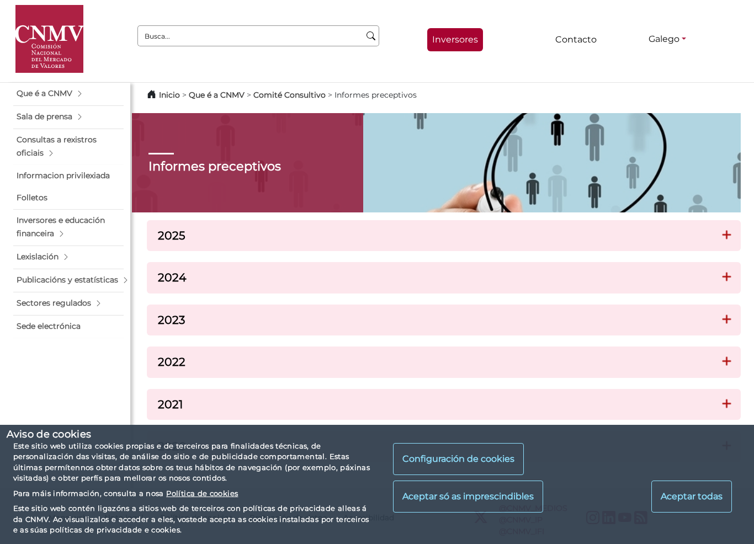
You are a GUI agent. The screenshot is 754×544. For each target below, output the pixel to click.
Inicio (169, 95)
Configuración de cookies (458, 459)
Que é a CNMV (217, 95)
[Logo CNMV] (49, 38)
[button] (68, 94)
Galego (664, 39)
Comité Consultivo (289, 95)
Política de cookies (202, 493)
